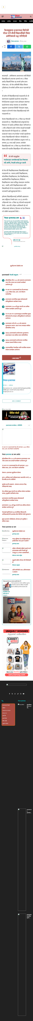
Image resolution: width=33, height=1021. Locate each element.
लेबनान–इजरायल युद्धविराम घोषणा (11, 472)
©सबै (20, 274)
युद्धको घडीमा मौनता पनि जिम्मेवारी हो (21, 561)
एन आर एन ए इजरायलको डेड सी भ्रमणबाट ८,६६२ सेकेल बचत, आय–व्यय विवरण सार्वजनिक (17, 292)
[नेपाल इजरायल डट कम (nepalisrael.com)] (16, 16)
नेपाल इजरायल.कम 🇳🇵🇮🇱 (14, 218)
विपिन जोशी (4, 721)
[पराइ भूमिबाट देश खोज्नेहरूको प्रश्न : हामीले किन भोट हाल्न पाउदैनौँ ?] (6, 540)
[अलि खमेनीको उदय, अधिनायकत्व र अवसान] (6, 571)
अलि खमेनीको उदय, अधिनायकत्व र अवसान (21, 571)
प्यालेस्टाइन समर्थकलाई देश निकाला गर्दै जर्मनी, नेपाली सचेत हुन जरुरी (16, 161)
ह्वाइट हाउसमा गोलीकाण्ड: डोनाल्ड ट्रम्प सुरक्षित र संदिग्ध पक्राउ (14, 520)
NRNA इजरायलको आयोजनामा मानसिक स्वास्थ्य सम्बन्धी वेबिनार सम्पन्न (16, 341)
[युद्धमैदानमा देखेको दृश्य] (16, 253)
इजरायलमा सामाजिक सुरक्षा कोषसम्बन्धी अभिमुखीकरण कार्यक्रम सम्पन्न (16, 300)
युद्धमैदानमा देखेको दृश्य (16, 266)
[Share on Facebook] (11, 46)
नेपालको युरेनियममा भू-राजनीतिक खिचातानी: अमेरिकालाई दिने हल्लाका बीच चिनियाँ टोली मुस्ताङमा (16, 513)
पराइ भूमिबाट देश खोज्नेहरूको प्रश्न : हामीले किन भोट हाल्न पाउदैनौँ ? (21, 540)
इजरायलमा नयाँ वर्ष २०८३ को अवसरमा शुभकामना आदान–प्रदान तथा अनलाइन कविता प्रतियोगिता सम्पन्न (18, 325)
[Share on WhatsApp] (27, 46)
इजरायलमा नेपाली (6, 705)
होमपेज (3, 21)
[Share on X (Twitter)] (19, 46)
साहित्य (9, 21)
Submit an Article (6, 710)
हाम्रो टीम (4, 716)
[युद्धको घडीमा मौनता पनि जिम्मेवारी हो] (6, 561)
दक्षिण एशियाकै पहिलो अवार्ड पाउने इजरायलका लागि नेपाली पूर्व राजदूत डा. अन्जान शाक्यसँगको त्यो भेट (21, 551)
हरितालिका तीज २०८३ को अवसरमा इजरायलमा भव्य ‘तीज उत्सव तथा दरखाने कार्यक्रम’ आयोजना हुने (18, 282)
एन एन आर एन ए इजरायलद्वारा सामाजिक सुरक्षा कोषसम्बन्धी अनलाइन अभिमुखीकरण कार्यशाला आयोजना (18, 316)
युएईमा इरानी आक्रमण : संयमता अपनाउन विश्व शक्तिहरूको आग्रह (14, 485)
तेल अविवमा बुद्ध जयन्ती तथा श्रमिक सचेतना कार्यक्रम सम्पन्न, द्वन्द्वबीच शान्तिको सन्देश (16, 492)
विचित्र (25, 21)
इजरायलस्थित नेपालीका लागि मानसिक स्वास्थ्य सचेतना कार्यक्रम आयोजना (18, 348)
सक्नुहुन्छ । (6, 593)
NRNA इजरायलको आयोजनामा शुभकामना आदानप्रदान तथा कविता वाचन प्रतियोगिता (17, 334)
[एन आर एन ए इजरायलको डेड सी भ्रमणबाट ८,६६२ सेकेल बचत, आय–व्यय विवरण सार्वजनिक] (16, 436)
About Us (4, 713)
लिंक (20, 21)
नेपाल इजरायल (15, 41)
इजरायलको (10, 275)
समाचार (15, 21)
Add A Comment (16, 401)
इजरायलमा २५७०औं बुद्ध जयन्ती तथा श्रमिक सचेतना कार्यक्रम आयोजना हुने (17, 307)
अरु (29, 425)
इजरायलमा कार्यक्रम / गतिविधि (14, 425)
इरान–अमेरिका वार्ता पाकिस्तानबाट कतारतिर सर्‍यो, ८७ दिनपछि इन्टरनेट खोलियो (16, 478)
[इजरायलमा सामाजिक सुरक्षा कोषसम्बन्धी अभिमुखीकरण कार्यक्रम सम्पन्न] (22, 965)
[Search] (30, 16)
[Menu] (3, 16)
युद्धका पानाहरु (5, 723)
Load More (15, 358)
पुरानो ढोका (4, 718)
